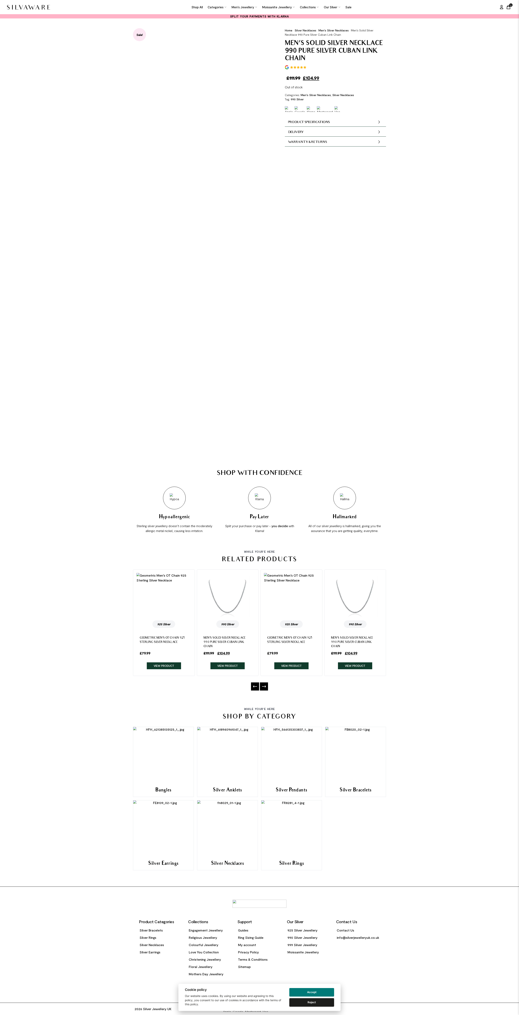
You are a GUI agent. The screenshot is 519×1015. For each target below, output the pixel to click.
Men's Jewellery (243, 7)
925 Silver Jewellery (302, 930)
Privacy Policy (248, 952)
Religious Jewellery (203, 937)
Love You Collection (204, 952)
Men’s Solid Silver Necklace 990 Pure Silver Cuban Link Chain (225, 642)
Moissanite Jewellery (277, 7)
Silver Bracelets (151, 930)
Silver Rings (147, 937)
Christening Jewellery (205, 959)
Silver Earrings (149, 952)
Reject (312, 1002)
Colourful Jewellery (203, 945)
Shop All (197, 7)
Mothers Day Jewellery (206, 974)
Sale (348, 7)
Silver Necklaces (305, 30)
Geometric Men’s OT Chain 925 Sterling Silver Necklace (162, 640)
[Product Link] (164, 595)
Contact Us (345, 930)
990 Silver (297, 99)
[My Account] (501, 7)
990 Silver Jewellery (302, 937)
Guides (243, 930)
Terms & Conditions (253, 959)
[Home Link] (49, 7)
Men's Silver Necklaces (333, 30)
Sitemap (244, 967)
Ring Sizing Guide (250, 937)
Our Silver (330, 7)
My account (247, 945)
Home (288, 30)
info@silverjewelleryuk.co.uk (358, 937)
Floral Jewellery (200, 967)
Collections (308, 7)
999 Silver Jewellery (302, 945)
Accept (311, 992)
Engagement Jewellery (206, 930)
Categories (215, 7)
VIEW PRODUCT (164, 665)
